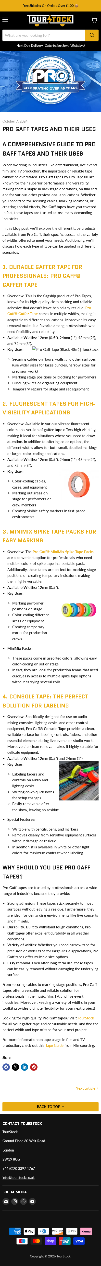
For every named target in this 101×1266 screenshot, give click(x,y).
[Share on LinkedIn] (24, 1067)
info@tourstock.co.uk (18, 1177)
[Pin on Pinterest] (34, 1067)
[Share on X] (15, 1067)
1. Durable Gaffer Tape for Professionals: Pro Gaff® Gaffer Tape (42, 276)
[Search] (92, 35)
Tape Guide (54, 1045)
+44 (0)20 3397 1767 (18, 1168)
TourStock (86, 1018)
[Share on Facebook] (6, 1067)
